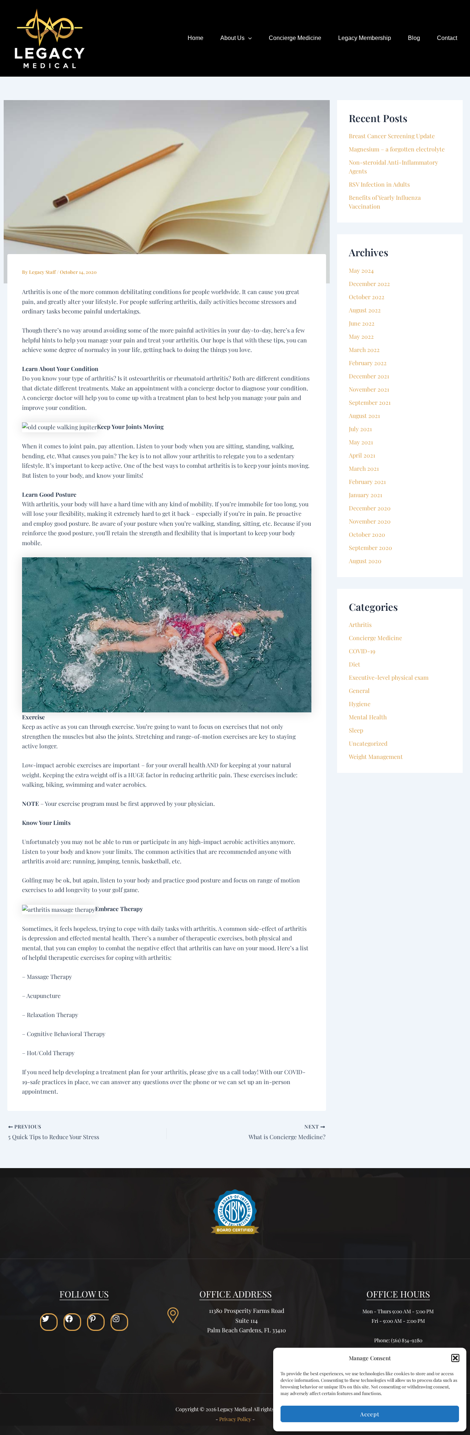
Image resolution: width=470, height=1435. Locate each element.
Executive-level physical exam (389, 677)
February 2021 (367, 481)
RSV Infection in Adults (379, 184)
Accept (369, 1414)
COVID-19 (362, 651)
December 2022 (369, 283)
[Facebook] (72, 1318)
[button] (455, 1358)
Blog (414, 38)
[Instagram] (119, 1318)
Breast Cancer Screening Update (392, 136)
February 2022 (368, 363)
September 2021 (370, 402)
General (359, 690)
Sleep (356, 730)
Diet (354, 664)
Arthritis (360, 624)
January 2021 (365, 495)
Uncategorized (368, 743)
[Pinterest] (96, 1318)
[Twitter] (49, 1318)
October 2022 (366, 297)
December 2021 (369, 376)
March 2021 (364, 468)
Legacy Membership (364, 38)
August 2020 (365, 561)
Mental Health (368, 717)
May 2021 (361, 442)
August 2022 (365, 310)
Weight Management (376, 756)
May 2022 (361, 336)
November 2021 (369, 389)
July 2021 (360, 429)
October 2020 (367, 534)
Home (195, 38)
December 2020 (370, 508)
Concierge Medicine (295, 38)
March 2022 (364, 349)
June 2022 (362, 323)
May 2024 (361, 270)
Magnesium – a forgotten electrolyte (397, 149)
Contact (447, 38)
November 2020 (370, 521)
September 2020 (370, 547)
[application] (248, 38)
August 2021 (364, 415)
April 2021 (362, 455)
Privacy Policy (235, 1419)
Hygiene (359, 704)
